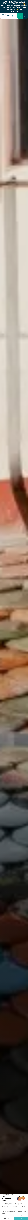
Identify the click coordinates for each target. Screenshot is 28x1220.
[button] (25, 16)
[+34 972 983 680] (20, 16)
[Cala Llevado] (9, 16)
